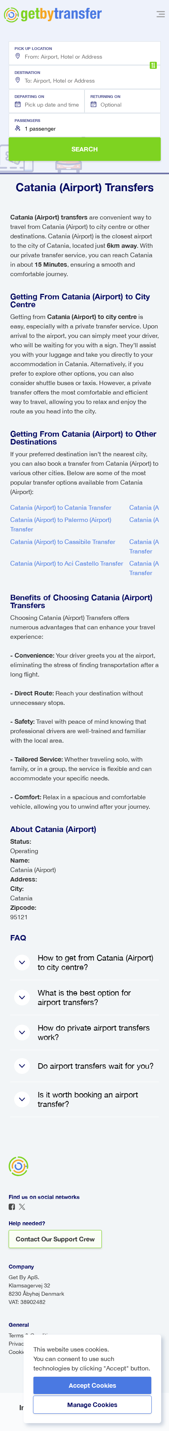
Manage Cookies (92, 1404)
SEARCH (85, 149)
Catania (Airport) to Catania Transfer (60, 507)
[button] (85, 53)
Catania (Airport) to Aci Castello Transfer (66, 563)
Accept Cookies (92, 1385)
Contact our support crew (55, 1239)
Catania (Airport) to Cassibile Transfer (62, 541)
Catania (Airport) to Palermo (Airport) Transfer (60, 524)
